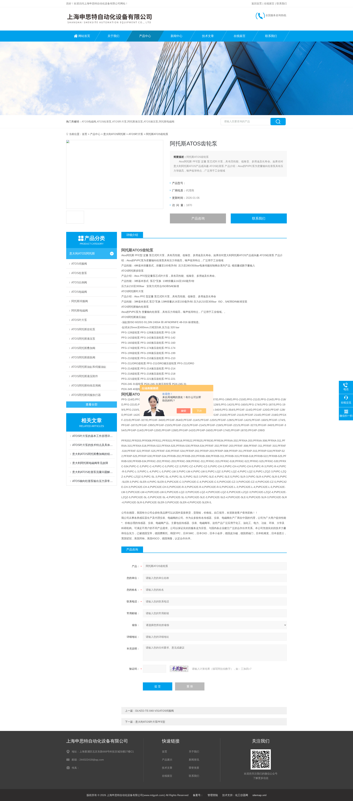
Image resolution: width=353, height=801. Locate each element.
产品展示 (167, 759)
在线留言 (269, 3)
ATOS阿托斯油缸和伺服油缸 (88, 366)
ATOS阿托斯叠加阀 (83, 348)
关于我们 (113, 36)
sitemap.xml (259, 795)
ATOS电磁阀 (79, 291)
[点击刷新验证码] (179, 669)
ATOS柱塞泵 (79, 273)
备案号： (198, 795)
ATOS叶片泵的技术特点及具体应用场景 (93, 444)
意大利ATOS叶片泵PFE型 (150, 721)
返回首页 (257, 3)
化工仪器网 (241, 795)
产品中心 (145, 36)
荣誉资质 (194, 767)
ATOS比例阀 (79, 282)
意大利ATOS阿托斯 (114, 134)
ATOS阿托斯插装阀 (83, 357)
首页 (84, 134)
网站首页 (84, 36)
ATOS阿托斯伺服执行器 (86, 394)
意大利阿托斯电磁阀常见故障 (90, 462)
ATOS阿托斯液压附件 (84, 376)
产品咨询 (198, 218)
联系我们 (282, 3)
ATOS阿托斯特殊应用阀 (86, 385)
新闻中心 (176, 36)
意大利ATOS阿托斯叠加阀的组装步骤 (93, 453)
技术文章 (208, 36)
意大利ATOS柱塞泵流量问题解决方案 (93, 472)
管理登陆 (213, 795)
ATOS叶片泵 (136, 134)
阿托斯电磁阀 (79, 310)
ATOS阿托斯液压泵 (83, 338)
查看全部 (91, 404)
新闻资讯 (194, 759)
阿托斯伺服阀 (79, 301)
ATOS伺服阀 (79, 263)
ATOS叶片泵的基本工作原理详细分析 (93, 435)
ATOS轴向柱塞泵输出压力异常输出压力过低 (93, 481)
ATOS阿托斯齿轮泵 (83, 329)
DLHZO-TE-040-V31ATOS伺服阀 (154, 710)
